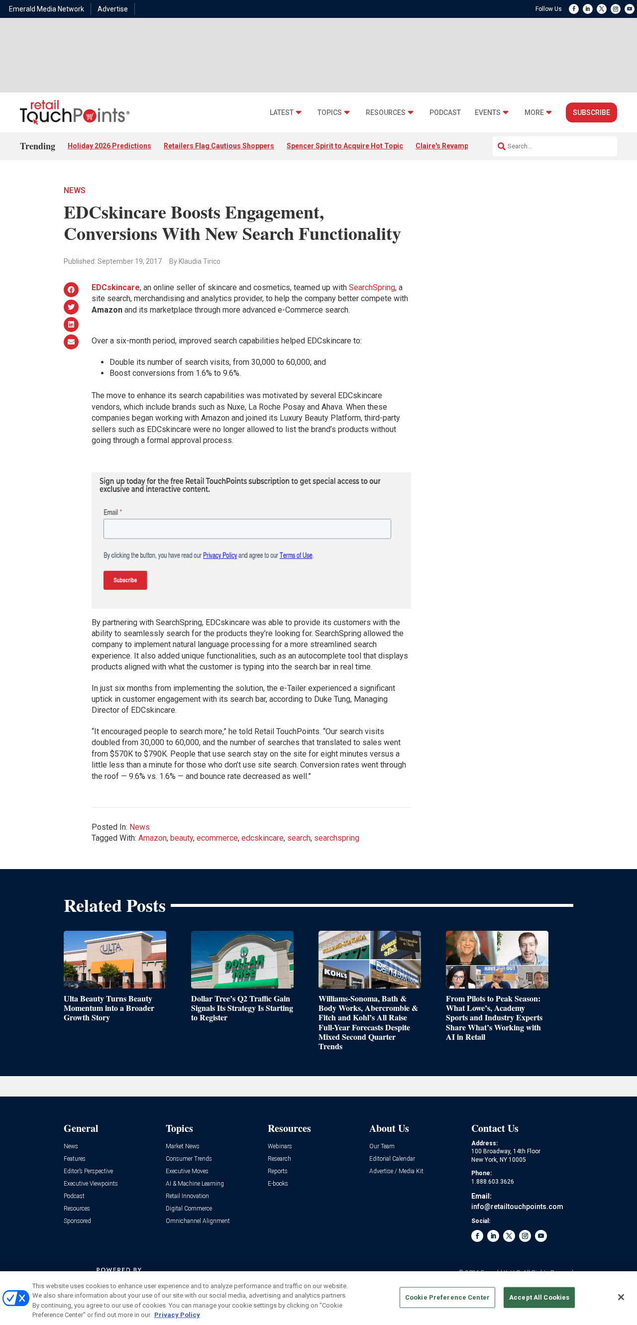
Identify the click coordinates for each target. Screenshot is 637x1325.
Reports (278, 1171)
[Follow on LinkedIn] (588, 9)
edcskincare (262, 838)
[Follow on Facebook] (574, 9)
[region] (318, 1298)
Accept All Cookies (539, 1297)
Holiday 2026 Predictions (109, 146)
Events (488, 112)
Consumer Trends (189, 1159)
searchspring (336, 838)
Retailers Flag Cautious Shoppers (219, 146)
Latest (282, 112)
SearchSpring (372, 287)
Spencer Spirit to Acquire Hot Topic (345, 146)
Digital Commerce (189, 1209)
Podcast (445, 112)
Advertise (113, 8)
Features (75, 1159)
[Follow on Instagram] (616, 9)
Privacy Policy (177, 1315)
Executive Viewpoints (91, 1184)
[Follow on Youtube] (630, 9)
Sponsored (77, 1221)
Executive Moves (187, 1171)
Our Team (382, 1146)
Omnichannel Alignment (198, 1221)
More (534, 112)
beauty (181, 838)
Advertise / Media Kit (396, 1171)
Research (279, 1159)
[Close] (621, 1297)
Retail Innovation (187, 1196)
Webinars (280, 1146)
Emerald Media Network (46, 8)
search (299, 838)
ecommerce (217, 838)
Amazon (152, 838)
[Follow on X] (602, 9)
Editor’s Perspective (88, 1171)
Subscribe (591, 112)
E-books (278, 1184)
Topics (330, 112)
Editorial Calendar (392, 1159)
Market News (183, 1146)
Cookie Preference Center (447, 1297)
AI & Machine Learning (195, 1184)
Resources (386, 112)
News (75, 190)
